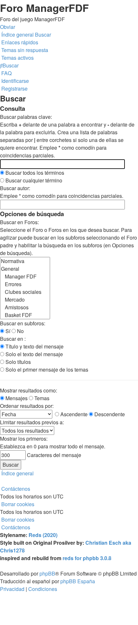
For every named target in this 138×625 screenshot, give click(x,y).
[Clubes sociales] (25, 292)
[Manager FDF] (25, 276)
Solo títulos (17, 361)
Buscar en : (13, 338)
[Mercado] (25, 300)
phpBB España (77, 581)
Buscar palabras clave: (26, 116)
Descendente (109, 414)
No (20, 331)
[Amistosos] (25, 307)
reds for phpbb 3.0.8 (87, 558)
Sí (7, 331)
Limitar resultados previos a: (32, 422)
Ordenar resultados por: (27, 405)
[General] (25, 269)
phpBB (47, 573)
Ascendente (73, 414)
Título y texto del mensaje (34, 346)
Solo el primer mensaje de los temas (46, 369)
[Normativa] (25, 261)
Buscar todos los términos (34, 172)
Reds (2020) (43, 535)
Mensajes (16, 398)
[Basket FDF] (25, 315)
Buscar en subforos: (22, 323)
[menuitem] (24, 50)
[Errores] (25, 284)
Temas (41, 398)
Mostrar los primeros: (23, 438)
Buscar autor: (15, 188)
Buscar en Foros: (19, 222)
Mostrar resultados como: (28, 390)
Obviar (7, 27)
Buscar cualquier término (33, 180)
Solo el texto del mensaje (33, 354)
